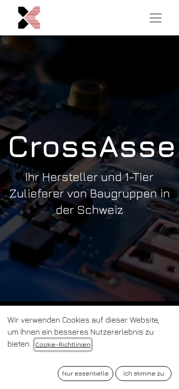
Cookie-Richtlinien (62, 344)
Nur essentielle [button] (85, 373)
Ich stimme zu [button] (143, 373)
